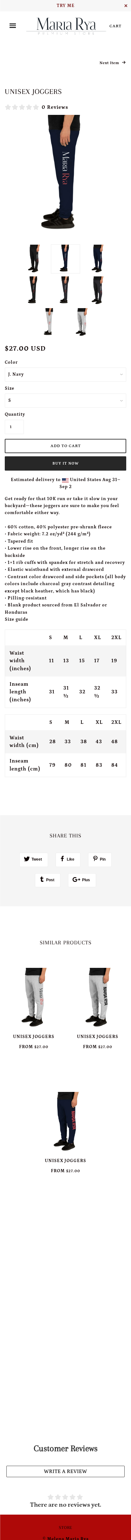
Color (11, 362)
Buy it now (65, 463)
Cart (115, 26)
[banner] (66, 26)
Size (9, 388)
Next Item (110, 63)
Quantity (14, 414)
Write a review (65, 1471)
